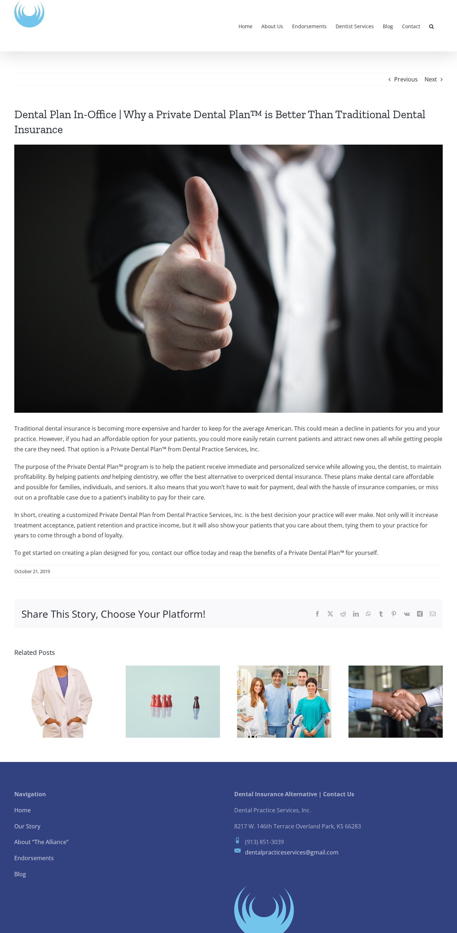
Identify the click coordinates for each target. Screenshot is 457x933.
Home (22, 810)
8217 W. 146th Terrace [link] (264, 826)
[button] (431, 25)
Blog (20, 874)
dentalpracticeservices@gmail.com (291, 852)
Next (431, 79)
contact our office (176, 553)
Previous (406, 79)
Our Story (27, 826)
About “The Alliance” (41, 842)
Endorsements (34, 858)
